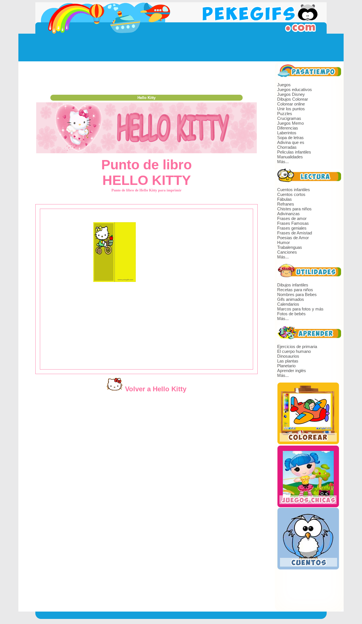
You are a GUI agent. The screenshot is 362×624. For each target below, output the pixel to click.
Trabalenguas (289, 247)
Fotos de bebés (291, 313)
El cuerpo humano (294, 351)
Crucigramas (289, 118)
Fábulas (284, 199)
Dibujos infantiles (292, 284)
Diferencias (287, 128)
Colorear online (291, 104)
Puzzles (284, 113)
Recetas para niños (295, 289)
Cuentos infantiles (293, 189)
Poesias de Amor (293, 237)
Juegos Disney (291, 94)
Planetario (286, 365)
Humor (283, 242)
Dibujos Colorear (292, 99)
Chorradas (287, 147)
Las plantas (287, 361)
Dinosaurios (288, 356)
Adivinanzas (288, 213)
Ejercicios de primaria (297, 346)
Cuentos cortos (291, 194)
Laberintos (286, 132)
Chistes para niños (294, 208)
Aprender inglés (291, 370)
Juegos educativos (294, 89)
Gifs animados (290, 299)
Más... (283, 161)
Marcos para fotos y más (300, 308)
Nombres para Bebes (297, 294)
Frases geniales (292, 228)
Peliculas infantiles (294, 152)
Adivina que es (290, 142)
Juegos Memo (290, 123)
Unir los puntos (291, 108)
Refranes (285, 204)
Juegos (284, 84)
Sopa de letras (290, 137)
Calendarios (288, 304)
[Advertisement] (181, 47)
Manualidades (290, 156)
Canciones (287, 252)
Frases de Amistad (294, 232)
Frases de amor (292, 218)
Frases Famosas (293, 223)
